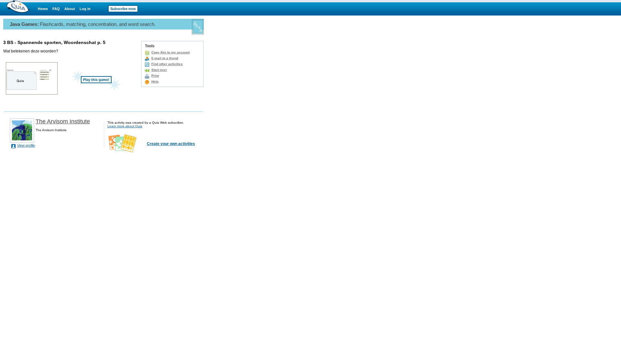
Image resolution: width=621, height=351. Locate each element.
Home (43, 9)
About (69, 9)
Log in (85, 9)
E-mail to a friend (164, 58)
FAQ (56, 9)
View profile (26, 145)
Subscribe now (123, 9)
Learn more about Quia (124, 126)
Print (155, 75)
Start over (159, 70)
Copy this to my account (170, 52)
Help (154, 81)
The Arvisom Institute (63, 121)
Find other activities (167, 64)
